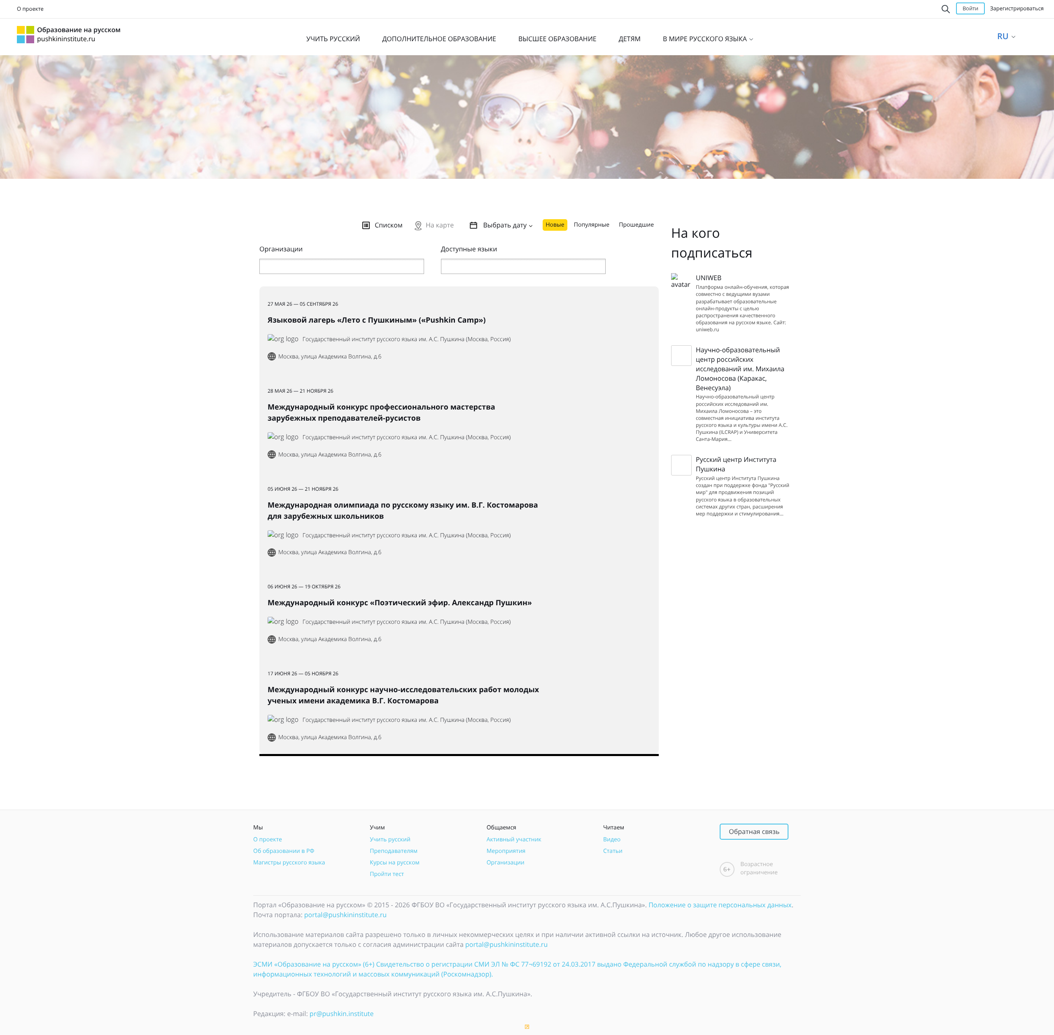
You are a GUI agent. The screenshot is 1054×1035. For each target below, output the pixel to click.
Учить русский (390, 839)
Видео (611, 839)
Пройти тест (387, 874)
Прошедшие (636, 225)
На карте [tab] (440, 224)
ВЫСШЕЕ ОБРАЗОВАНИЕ (557, 38)
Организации (506, 862)
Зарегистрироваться (1017, 8)
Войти (970, 8)
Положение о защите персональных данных (720, 904)
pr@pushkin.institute (342, 1013)
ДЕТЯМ (630, 38)
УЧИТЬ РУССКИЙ (333, 38)
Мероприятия (506, 851)
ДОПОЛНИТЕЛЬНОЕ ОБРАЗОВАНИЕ (439, 38)
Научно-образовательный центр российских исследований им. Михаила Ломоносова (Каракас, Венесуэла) (740, 368)
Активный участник (514, 839)
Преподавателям (393, 851)
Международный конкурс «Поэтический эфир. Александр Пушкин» (400, 603)
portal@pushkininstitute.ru (345, 914)
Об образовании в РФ (283, 851)
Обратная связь (754, 831)
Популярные (591, 225)
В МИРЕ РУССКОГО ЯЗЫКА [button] (706, 38)
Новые (555, 225)
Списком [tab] (389, 224)
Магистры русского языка (289, 862)
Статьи (613, 851)
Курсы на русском (395, 862)
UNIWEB (708, 277)
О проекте (30, 8)
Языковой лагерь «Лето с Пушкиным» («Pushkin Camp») (377, 320)
